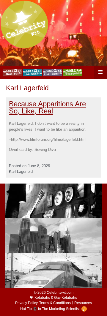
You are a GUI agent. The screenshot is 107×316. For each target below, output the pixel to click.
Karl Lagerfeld (21, 171)
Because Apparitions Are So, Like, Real (47, 107)
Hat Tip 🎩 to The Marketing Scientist (50, 309)
